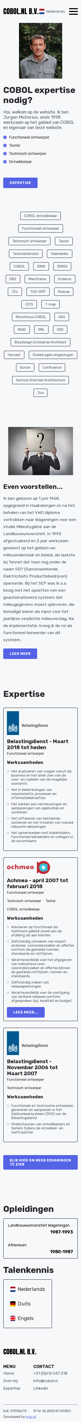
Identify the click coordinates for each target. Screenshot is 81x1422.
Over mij (10, 1381)
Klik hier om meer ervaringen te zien (40, 1162)
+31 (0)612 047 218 (50, 1373)
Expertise (20, 183)
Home (8, 1373)
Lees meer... (25, 1012)
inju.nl (31, 1417)
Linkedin (40, 1388)
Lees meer (20, 654)
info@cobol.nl (45, 1381)
